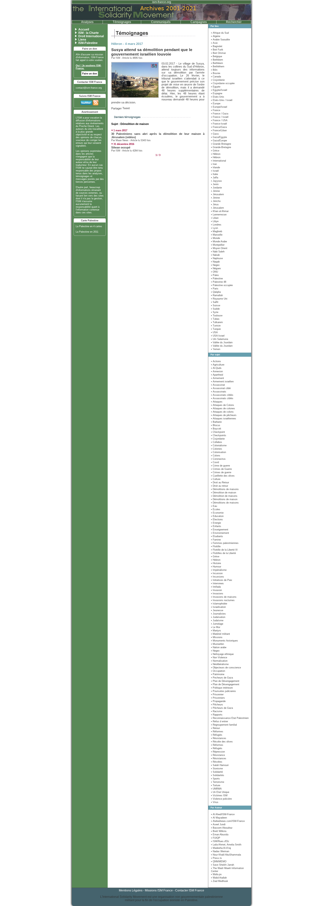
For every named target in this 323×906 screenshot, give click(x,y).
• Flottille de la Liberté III (224, 549)
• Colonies (216, 448)
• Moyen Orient (219, 248)
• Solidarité (217, 771)
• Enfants (216, 526)
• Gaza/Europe (219, 140)
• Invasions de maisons (223, 596)
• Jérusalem (217, 194)
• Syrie (214, 312)
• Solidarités (217, 775)
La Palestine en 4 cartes (89, 226)
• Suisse (215, 305)
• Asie (214, 43)
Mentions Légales (130, 890)
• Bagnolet (216, 46)
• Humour (216, 566)
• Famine (216, 539)
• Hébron (215, 154)
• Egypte (215, 86)
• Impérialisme (219, 570)
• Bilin (214, 69)
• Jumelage (217, 623)
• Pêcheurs (217, 704)
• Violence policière (221, 798)
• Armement (217, 378)
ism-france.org (161, 2)
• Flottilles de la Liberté (223, 553)
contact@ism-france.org (89, 87)
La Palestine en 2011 (87, 231)
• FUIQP (215, 837)
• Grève (215, 556)
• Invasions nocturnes (223, 600)
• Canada (216, 76)
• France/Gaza (219, 127)
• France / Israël (219, 117)
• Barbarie (216, 421)
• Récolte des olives (222, 741)
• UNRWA (216, 788)
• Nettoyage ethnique (222, 654)
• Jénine (215, 191)
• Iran (214, 164)
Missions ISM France (159, 890)
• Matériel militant (220, 633)
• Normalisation (219, 660)
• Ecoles (215, 509)
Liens (82, 39)
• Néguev (216, 268)
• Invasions (217, 593)
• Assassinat (218, 384)
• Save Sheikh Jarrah (222, 864)
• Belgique (216, 56)
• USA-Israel (217, 335)
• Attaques (216, 401)
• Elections (217, 519)
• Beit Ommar (218, 53)
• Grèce (215, 150)
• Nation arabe (218, 647)
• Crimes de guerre (221, 472)
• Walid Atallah (219, 877)
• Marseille (216, 234)
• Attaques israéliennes (223, 418)
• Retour (215, 728)
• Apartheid (217, 374)
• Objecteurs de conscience (226, 667)
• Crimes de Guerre (221, 469)
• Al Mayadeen (219, 817)
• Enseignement (219, 529)
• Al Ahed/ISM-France (223, 814)
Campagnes (198, 22)
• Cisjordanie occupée (223, 83)
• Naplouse (217, 258)
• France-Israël (219, 123)
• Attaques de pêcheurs (223, 415)
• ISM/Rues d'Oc (220, 841)
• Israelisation (218, 607)
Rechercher (234, 22)
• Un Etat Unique (220, 792)
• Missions (216, 637)
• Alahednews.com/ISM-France (228, 821)
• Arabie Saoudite (220, 39)
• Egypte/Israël (219, 90)
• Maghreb (216, 231)
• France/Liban (219, 130)
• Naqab (215, 261)
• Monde (215, 238)
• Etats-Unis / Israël (221, 100)
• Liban (215, 217)
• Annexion (217, 371)
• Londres (216, 224)
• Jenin (215, 184)
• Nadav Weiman (220, 851)
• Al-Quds (216, 368)
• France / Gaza (219, 113)
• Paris (214, 288)
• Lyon (214, 228)
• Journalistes (218, 613)
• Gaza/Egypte (219, 137)
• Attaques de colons (222, 411)
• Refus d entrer (219, 721)
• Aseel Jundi (218, 824)
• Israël (215, 170)
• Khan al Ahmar (220, 211)
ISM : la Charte (88, 32)
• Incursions (217, 576)
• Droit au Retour (220, 482)
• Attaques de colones (223, 408)
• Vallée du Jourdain (222, 342)
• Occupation (218, 670)
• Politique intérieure (222, 687)
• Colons (215, 455)
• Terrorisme (217, 782)
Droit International (91, 36)
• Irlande (215, 167)
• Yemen (215, 349)
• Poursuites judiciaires (223, 691)
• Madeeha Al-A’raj (221, 848)
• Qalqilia (216, 292)
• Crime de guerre (220, 465)
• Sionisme (217, 768)
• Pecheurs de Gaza (222, 677)
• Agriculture (217, 364)
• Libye (215, 221)
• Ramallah (217, 295)
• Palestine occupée (222, 285)
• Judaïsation (218, 617)
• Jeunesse (217, 610)
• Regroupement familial (224, 724)
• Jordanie (216, 187)
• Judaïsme (217, 620)
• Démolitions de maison (224, 499)
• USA (214, 332)
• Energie (216, 522)
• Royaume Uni (219, 298)
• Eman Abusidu (219, 834)
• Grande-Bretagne (221, 147)
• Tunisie (216, 325)
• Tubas (215, 318)
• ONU (214, 271)
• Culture (215, 479)
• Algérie (215, 36)
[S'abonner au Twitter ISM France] (86, 102)
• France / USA (219, 120)
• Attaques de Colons (222, 405)
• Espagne (216, 93)
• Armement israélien (222, 381)
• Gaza (215, 133)
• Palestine (217, 278)
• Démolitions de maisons (225, 489)
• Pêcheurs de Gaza (222, 708)
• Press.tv (216, 858)
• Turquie (216, 329)
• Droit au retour (219, 485)
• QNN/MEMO (218, 861)
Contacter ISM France (189, 890)
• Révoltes (216, 761)
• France (215, 110)
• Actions (216, 361)
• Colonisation (218, 452)
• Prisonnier (217, 694)
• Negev (215, 265)
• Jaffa (214, 177)
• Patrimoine (217, 674)
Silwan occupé (120, 147)
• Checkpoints (218, 435)
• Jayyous (216, 180)
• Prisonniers (218, 697)
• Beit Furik (217, 49)
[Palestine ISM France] (161, 19)
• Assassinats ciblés (222, 395)
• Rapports (216, 714)
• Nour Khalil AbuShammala (226, 854)
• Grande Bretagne (221, 143)
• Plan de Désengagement (225, 681)
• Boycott (216, 428)
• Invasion (216, 590)
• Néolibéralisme (220, 664)
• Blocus (215, 425)
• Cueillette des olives (223, 475)
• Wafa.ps (216, 874)
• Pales (215, 275)
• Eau (214, 506)
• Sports (215, 778)
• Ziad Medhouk (219, 881)
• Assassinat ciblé (221, 388)
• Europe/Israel (219, 106)
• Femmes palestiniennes (225, 543)
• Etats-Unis (217, 96)
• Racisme (216, 711)
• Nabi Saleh (217, 251)
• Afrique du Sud (220, 32)
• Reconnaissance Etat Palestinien (230, 718)
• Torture (215, 785)
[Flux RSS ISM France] (96, 102)
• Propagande (218, 701)
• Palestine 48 (218, 281)
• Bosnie (215, 73)
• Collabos (216, 442)
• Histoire (216, 563)
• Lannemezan (219, 214)
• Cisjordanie (218, 80)
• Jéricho (216, 201)
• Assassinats (218, 391)
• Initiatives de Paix (221, 580)
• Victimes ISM (219, 795)
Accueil (83, 29)
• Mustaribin (217, 644)
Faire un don (89, 73)
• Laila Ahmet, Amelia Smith (226, 844)
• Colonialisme (219, 445)
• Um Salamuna (219, 339)
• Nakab (215, 255)
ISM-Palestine (88, 42)
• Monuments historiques (224, 640)
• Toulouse (216, 315)
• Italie (214, 174)
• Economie (217, 512)
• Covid (215, 462)
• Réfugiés (216, 734)
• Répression (218, 751)
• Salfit (214, 302)
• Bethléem (217, 59)
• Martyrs (216, 630)
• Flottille (216, 546)
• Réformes (217, 731)
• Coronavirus (218, 458)
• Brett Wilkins (219, 831)
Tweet (126, 108)
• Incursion (217, 573)
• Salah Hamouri (220, 765)
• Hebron (215, 559)
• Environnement (220, 533)
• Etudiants (217, 536)
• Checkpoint (218, 432)
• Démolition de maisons (224, 496)
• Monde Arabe (219, 241)
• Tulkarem (217, 322)
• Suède (215, 308)
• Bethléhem (217, 66)
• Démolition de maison (223, 492)
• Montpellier (217, 244)
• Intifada (216, 586)
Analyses (87, 22)
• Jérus (215, 204)
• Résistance (218, 755)
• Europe (215, 103)
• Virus (214, 802)
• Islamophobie (219, 603)
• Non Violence (219, 657)
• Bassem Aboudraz (222, 827)
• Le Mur (215, 627)
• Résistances (218, 738)
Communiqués (160, 22)
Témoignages (122, 22)
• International (218, 160)
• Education (217, 516)
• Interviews (217, 583)
